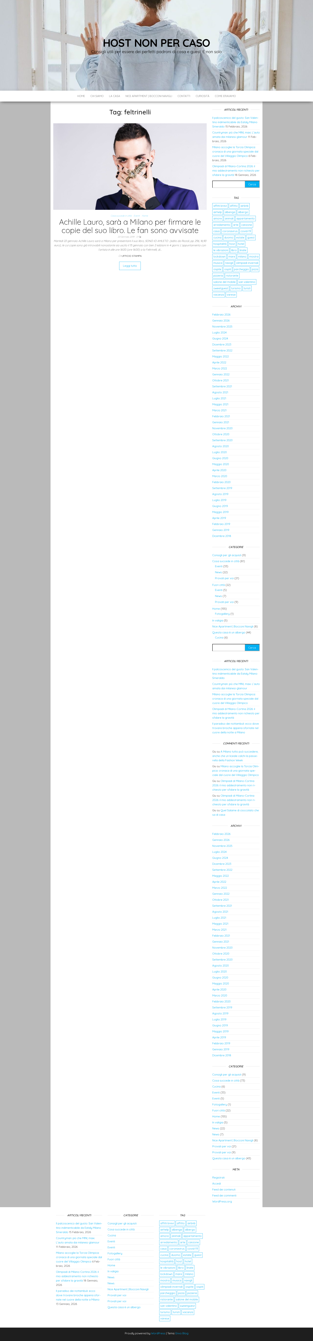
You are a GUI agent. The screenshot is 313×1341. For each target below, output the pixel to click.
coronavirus (230, 231)
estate (240, 237)
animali (229, 218)
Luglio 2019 (219, 500)
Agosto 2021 (220, 392)
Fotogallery (222, 613)
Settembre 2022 (222, 350)
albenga (230, 212)
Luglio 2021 (219, 398)
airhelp (217, 212)
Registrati (218, 1177)
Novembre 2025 (222, 326)
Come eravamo (225, 96)
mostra (253, 256)
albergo (243, 212)
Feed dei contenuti (223, 1189)
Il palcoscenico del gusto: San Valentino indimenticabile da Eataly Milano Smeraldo (235, 122)
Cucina (219, 637)
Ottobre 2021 (220, 380)
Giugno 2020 (220, 458)
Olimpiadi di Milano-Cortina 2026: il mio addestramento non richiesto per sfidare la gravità (236, 170)
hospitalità (219, 244)
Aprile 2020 (219, 470)
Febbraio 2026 (221, 314)
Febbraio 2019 (221, 524)
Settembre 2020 (222, 440)
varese (231, 294)
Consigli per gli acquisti (226, 555)
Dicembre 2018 (221, 536)
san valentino (247, 282)
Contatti (184, 96)
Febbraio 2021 (221, 416)
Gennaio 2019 (220, 530)
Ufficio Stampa (132, 256)
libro (234, 250)
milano (242, 256)
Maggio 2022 (220, 356)
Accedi (216, 1183)
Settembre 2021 (222, 386)
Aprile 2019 (219, 518)
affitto (234, 205)
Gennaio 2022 (220, 374)
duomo (228, 237)
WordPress (158, 1333)
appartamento (245, 218)
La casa (114, 96)
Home (81, 96)
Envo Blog (182, 1333)
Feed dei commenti (224, 1195)
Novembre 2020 (222, 428)
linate (243, 250)
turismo (236, 288)
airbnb (245, 205)
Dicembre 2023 (221, 344)
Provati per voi (224, 578)
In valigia (217, 620)
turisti (247, 288)
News (218, 572)
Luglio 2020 (219, 452)
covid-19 (246, 231)
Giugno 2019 (220, 506)
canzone (246, 224)
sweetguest (220, 288)
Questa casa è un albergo (228, 632)
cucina (217, 237)
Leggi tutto (130, 265)
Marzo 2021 (219, 410)
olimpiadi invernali (247, 263)
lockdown (219, 256)
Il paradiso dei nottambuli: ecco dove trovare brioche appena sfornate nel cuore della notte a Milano (235, 728)
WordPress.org (222, 1201)
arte (235, 224)
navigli (229, 263)
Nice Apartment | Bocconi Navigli (149, 96)
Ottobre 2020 (220, 434)
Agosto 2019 (220, 494)
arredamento (221, 224)
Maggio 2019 (220, 512)
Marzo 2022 (219, 368)
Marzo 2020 (219, 476)
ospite (217, 269)
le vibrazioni (220, 250)
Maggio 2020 (220, 464)
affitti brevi (220, 205)
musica (217, 263)
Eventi (137, 215)
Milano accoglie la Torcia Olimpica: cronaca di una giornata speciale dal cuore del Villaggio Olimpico (235, 151)
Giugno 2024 (220, 338)
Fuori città (218, 585)
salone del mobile (224, 282)
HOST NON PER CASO (156, 43)
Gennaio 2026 (220, 320)
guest (250, 237)
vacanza (218, 294)
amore (217, 218)
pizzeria (218, 275)
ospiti (227, 269)
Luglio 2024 (219, 332)
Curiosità (202, 96)
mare (231, 256)
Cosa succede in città (121, 215)
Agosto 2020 (220, 446)
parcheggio (241, 269)
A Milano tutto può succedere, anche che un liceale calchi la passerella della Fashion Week (235, 756)
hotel (241, 244)
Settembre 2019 (222, 488)
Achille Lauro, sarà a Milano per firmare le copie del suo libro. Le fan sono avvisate (130, 226)
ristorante (232, 275)
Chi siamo (97, 96)
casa (216, 231)
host (232, 244)
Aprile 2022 (219, 362)
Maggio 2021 (220, 404)
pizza (255, 269)
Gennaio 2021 (220, 422)
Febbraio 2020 (221, 482)
